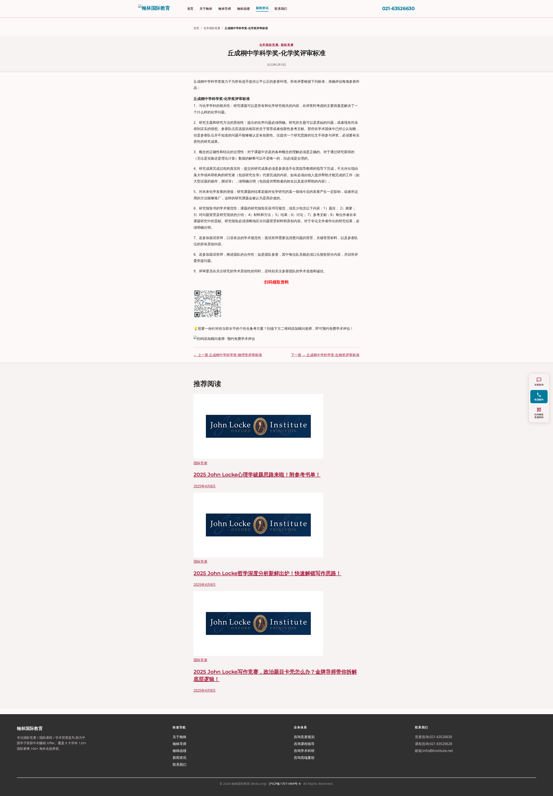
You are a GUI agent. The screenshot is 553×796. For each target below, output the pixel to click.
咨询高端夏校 (304, 757)
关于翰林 (206, 9)
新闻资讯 (262, 8)
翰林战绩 (243, 9)
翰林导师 (224, 9)
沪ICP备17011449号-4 (284, 784)
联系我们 (281, 9)
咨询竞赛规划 (304, 736)
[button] (539, 396)
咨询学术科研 (304, 750)
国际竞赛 (287, 44)
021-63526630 (398, 8)
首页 (190, 9)
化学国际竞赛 (211, 28)
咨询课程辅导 (304, 743)
